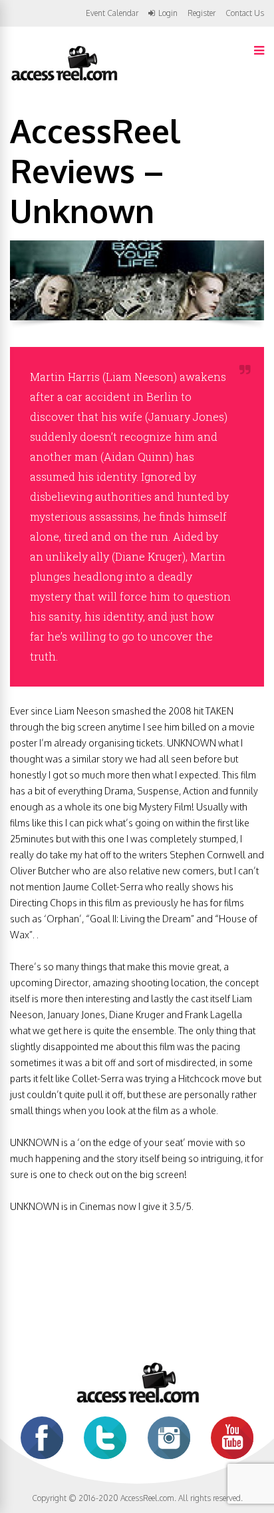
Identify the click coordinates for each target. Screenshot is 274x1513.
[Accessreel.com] (64, 80)
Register (201, 13)
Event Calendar (112, 13)
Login (168, 13)
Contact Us (244, 13)
